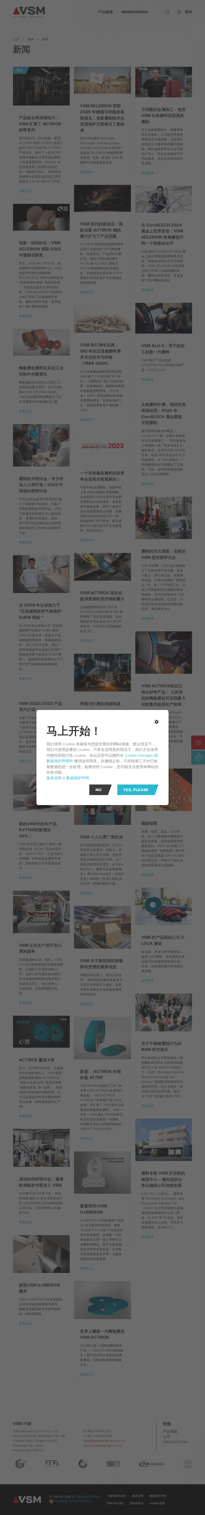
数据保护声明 (77, 777)
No (98, 789)
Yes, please (135, 789)
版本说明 (54, 777)
